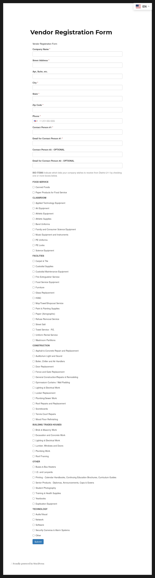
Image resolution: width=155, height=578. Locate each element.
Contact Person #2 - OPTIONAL (49, 149)
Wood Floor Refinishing (47, 419)
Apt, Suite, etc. (40, 71)
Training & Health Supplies (48, 493)
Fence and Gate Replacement (50, 371)
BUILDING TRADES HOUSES (47, 424)
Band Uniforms (43, 224)
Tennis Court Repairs (46, 413)
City (35, 82)
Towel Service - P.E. (45, 329)
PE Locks (40, 245)
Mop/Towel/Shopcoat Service (49, 303)
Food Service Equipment (47, 282)
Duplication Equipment (46, 503)
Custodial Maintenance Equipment (52, 271)
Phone (37, 116)
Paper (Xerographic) (45, 313)
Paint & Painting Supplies (47, 308)
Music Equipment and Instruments (52, 234)
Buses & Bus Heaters (46, 466)
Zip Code (38, 104)
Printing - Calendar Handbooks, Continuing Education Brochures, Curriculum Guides (76, 477)
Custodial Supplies (44, 266)
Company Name (41, 49)
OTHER (36, 461)
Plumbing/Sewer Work (46, 398)
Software (40, 524)
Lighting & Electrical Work (48, 387)
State (36, 93)
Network (39, 519)
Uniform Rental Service (47, 334)
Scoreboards (42, 408)
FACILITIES (38, 255)
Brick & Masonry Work (46, 429)
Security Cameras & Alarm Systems (53, 530)
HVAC (38, 297)
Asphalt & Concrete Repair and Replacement (57, 350)
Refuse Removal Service (47, 319)
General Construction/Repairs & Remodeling (57, 377)
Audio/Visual (41, 514)
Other (38, 535)
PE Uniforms (42, 239)
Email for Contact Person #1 (48, 138)
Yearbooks (41, 498)
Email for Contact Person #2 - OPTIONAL (53, 160)
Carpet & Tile (42, 260)
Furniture (40, 287)
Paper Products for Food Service (51, 192)
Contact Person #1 (43, 127)
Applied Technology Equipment (50, 202)
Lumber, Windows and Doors (49, 445)
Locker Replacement (45, 392)
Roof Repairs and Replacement (51, 403)
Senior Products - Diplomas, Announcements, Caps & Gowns (65, 482)
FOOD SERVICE (40, 181)
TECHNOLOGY (40, 508)
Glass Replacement (45, 292)
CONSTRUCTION (41, 345)
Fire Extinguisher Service (47, 276)
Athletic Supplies (43, 218)
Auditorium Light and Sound (49, 355)
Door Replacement (45, 366)
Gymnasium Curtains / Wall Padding (53, 382)
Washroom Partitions (45, 340)
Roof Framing (42, 456)
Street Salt (41, 324)
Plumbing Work (43, 450)
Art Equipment (42, 208)
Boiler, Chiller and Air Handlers (50, 361)
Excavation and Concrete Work (50, 435)
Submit (38, 541)
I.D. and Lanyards (44, 472)
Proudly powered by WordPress (28, 563)
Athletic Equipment (44, 213)
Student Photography (46, 487)
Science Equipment (45, 250)
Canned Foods (43, 187)
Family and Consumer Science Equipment (56, 229)
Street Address (41, 60)
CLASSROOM (39, 197)
